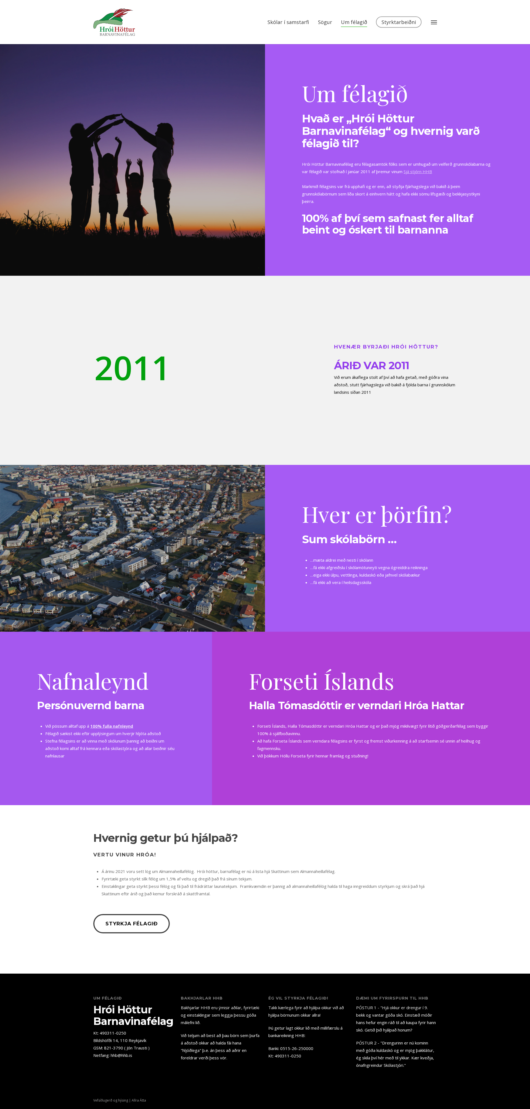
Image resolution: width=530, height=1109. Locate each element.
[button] (434, 22)
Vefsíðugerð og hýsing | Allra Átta (119, 1100)
